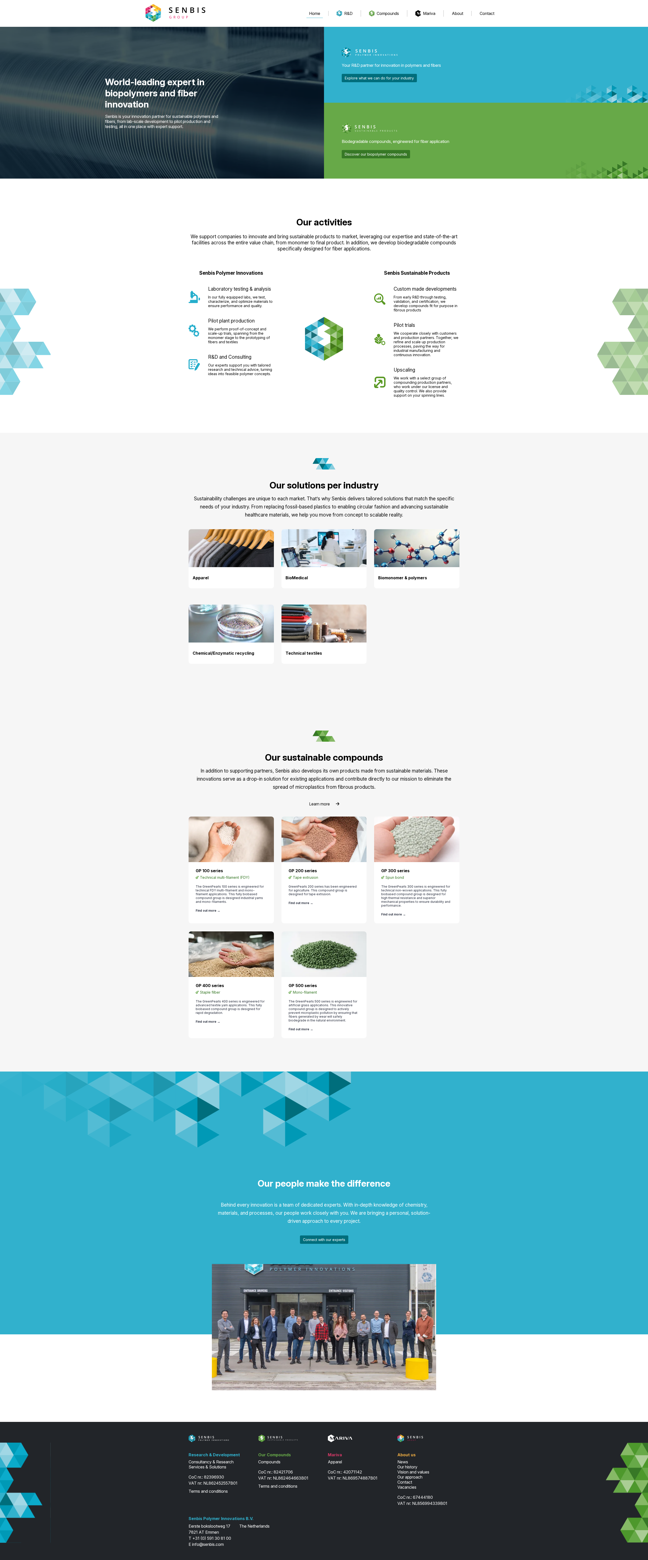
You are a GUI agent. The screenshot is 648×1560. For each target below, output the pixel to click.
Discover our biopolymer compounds (376, 154)
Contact (487, 13)
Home (314, 13)
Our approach (409, 1477)
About (457, 13)
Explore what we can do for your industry (379, 78)
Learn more (319, 803)
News (402, 1461)
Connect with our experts (324, 1239)
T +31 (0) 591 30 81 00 (210, 1538)
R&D (348, 13)
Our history (407, 1466)
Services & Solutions (207, 1466)
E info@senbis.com (206, 1544)
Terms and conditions (208, 1491)
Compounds (388, 13)
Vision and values (413, 1471)
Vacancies (406, 1487)
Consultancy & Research (211, 1461)
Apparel (335, 1461)
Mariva (429, 13)
